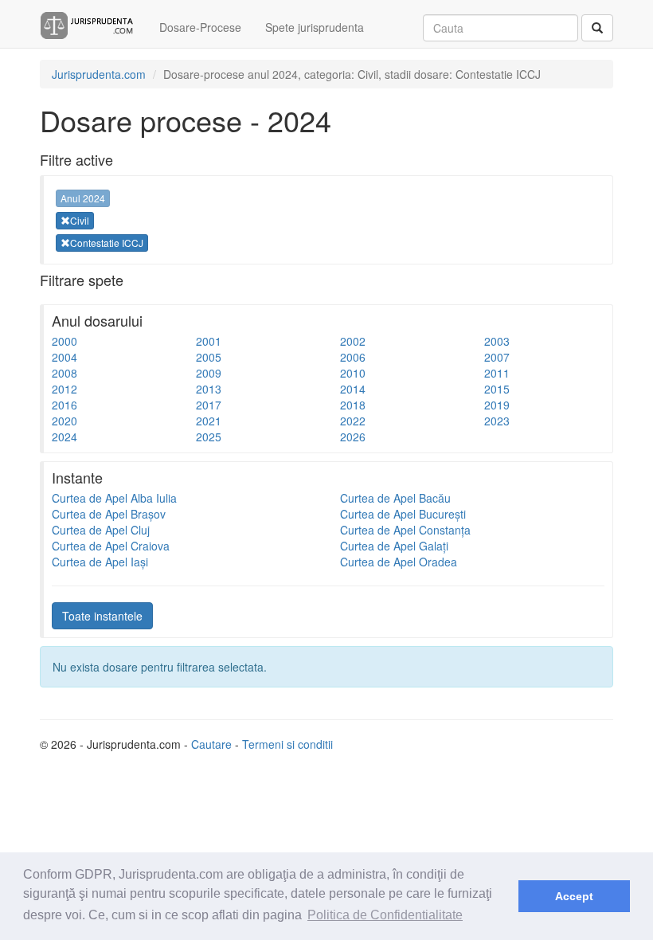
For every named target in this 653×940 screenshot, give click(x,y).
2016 (64, 405)
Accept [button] (574, 896)
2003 (497, 341)
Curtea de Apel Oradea (398, 562)
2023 (497, 421)
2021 (208, 421)
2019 (497, 405)
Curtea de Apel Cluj (101, 530)
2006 (353, 357)
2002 (353, 341)
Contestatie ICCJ (106, 242)
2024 (64, 437)
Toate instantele (102, 616)
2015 (497, 389)
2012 (64, 389)
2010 (353, 373)
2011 (497, 373)
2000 (64, 341)
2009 (208, 373)
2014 (353, 389)
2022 (353, 421)
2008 (64, 373)
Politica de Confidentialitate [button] (385, 915)
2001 (208, 341)
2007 (497, 357)
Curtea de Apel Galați (394, 546)
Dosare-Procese (200, 27)
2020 (64, 421)
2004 (64, 357)
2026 (353, 437)
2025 (208, 437)
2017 (208, 405)
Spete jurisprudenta (314, 27)
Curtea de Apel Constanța (405, 530)
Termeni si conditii (287, 744)
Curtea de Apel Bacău (395, 498)
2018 (353, 405)
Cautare (211, 744)
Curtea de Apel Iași (100, 562)
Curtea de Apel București (403, 514)
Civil (79, 220)
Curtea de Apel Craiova (111, 546)
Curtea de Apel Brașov (109, 514)
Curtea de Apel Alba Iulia (114, 498)
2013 (208, 389)
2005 (208, 357)
